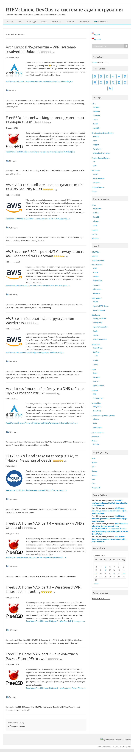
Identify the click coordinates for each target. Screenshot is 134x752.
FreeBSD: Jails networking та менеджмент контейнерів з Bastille (45, 119)
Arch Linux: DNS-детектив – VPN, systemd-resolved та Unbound (41, 49)
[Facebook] (106, 82)
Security (64, 237)
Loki (96, 355)
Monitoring (96, 344)
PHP (80, 371)
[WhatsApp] (106, 76)
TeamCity (96, 115)
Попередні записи (16, 726)
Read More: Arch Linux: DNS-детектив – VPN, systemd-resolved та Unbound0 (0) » (39, 81)
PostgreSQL (97, 322)
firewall (77, 707)
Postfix (96, 381)
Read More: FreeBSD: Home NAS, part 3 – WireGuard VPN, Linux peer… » (55, 621)
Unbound (9, 107)
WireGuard (28, 103)
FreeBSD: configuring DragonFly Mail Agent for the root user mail (109, 503)
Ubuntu (96, 221)
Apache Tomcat (99, 310)
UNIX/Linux (19, 103)
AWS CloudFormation (101, 153)
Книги (43, 22)
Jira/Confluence (98, 187)
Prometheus (97, 348)
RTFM (18, 512)
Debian (17, 509)
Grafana (96, 352)
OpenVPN (10, 103)
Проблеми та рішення (42, 103)
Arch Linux (36, 100)
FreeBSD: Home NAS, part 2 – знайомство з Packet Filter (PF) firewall (42, 656)
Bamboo (96, 111)
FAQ (19, 22)
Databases (36, 371)
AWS (67, 103)
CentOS (96, 217)
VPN (16, 107)
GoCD (95, 124)
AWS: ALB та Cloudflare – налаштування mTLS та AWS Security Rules (44, 187)
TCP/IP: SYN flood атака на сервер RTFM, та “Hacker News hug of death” (42, 458)
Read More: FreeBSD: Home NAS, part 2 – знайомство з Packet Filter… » (55, 688)
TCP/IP (31, 512)
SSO (94, 394)
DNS (72, 103)
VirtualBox (97, 289)
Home (94, 62)
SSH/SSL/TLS (98, 398)
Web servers (96, 298)
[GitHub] (100, 82)
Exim (95, 373)
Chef (95, 140)
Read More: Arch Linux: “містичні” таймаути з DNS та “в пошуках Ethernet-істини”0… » (42, 423)
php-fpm (44, 377)
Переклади (31, 22)
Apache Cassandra (100, 327)
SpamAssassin (98, 385)
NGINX (75, 371)
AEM (95, 423)
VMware (96, 293)
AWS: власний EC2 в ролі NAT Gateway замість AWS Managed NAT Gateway (45, 253)
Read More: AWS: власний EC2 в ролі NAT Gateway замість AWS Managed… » (38, 285)
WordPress (53, 377)
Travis (95, 119)
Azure (95, 272)
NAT (39, 307)
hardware (29, 445)
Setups (94, 191)
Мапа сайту (84, 22)
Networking (79, 100)
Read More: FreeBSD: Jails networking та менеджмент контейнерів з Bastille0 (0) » (40, 151)
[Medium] (118, 76)
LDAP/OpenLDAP (100, 339)
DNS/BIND (97, 406)
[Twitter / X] (112, 82)
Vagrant (96, 285)
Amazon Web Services (23, 100)
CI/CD (94, 103)
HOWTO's (62, 100)
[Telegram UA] (94, 76)
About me (70, 22)
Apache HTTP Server (101, 306)
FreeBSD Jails (78, 171)
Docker (96, 276)
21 (114, 573)
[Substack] (94, 82)
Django (96, 419)
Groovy (94, 475)
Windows (95, 238)
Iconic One (102, 747)
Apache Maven (98, 178)
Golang (94, 471)
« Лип (96, 584)
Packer (95, 174)
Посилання (56, 22)
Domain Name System (49, 100)
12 (105, 570)
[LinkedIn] (118, 82)
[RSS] (109, 88)
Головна (9, 22)
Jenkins (96, 107)
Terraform (97, 149)
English (96, 444)
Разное (94, 441)
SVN (94, 166)
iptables (28, 307)
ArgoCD (96, 128)
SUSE (95, 225)
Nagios (96, 360)
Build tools (96, 170)
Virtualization (55, 171)
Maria (77, 374)
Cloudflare (15, 241)
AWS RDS (61, 374)
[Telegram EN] (100, 76)
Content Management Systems (103, 415)
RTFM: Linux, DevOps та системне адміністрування (64, 9)
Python (94, 462)
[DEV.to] (112, 76)
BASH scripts (37, 237)
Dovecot (96, 377)
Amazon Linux (45, 374)
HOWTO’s (95, 252)
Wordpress (126, 747)
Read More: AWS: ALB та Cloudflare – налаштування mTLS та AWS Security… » (38, 218)
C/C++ (94, 467)
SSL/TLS (41, 241)
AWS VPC (19, 307)
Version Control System (101, 158)
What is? (95, 256)
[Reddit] (124, 82)
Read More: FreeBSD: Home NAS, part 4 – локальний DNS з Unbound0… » (36, 557)
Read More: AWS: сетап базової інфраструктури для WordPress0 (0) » (34, 352)
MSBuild (96, 182)
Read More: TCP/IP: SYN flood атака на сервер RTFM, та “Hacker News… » (36, 490)
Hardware (40, 442)
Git (94, 161)
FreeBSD (18, 171)
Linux (8, 174)
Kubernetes (97, 281)
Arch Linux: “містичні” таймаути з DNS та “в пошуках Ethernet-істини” (45, 390)
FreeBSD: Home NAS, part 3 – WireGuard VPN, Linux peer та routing (44, 589)
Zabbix (95, 364)
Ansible (96, 136)
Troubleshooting (98, 260)
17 (96, 573)
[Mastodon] (124, 76)
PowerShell (96, 488)
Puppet (96, 145)
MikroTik (70, 100)
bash (93, 458)
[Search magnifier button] (126, 46)
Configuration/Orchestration (102, 133)
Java (93, 483)
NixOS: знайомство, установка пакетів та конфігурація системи (109, 510)
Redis (95, 331)
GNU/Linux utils (29, 442)
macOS (94, 234)
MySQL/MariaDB (56, 371)
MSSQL (96, 335)
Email (94, 369)
